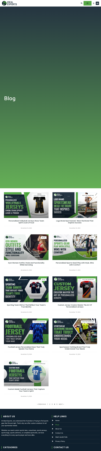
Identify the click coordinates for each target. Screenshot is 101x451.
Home (57, 420)
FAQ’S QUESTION (61, 437)
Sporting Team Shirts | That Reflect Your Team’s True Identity (26, 306)
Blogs (57, 425)
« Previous (41, 404)
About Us (58, 429)
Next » (61, 404)
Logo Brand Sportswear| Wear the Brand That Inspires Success (74, 222)
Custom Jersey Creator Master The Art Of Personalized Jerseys (75, 306)
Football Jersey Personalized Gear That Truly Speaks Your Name (26, 348)
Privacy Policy (60, 441)
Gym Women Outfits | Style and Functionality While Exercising (26, 264)
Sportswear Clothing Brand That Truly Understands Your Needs (74, 348)
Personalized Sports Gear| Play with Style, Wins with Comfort (75, 264)
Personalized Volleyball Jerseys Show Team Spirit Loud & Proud (26, 222)
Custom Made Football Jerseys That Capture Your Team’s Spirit (26, 390)
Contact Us (59, 433)
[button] (81, 3)
